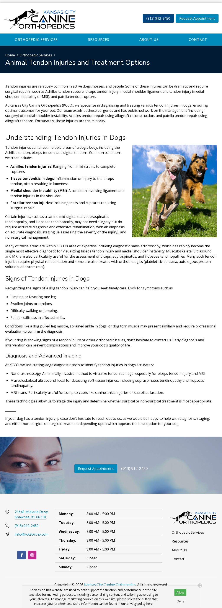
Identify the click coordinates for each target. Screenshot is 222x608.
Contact (198, 39)
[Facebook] (21, 555)
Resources (98, 39)
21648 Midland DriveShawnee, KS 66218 (31, 514)
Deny (180, 601)
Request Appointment (197, 18)
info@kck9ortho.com (31, 534)
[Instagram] (32, 555)
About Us (149, 39)
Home (10, 55)
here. (149, 604)
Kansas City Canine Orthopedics (110, 584)
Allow (180, 592)
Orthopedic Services (36, 39)
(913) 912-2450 (158, 18)
